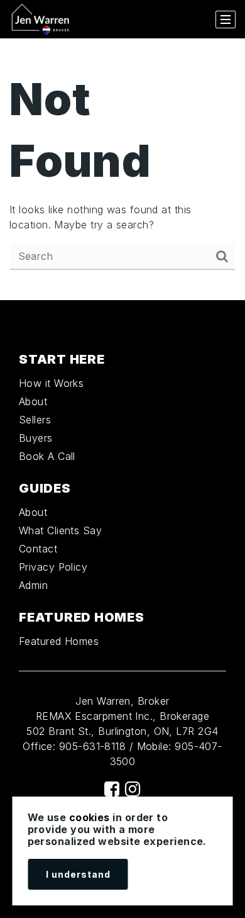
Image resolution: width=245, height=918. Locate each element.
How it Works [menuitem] (51, 383)
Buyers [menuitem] (36, 438)
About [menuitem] (33, 401)
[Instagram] (132, 789)
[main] (122, 169)
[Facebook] (111, 789)
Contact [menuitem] (38, 548)
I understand (78, 874)
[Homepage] (40, 19)
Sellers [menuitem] (35, 419)
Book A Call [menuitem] (47, 456)
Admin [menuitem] (33, 585)
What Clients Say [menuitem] (60, 530)
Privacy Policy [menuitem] (53, 567)
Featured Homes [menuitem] (59, 641)
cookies (89, 817)
